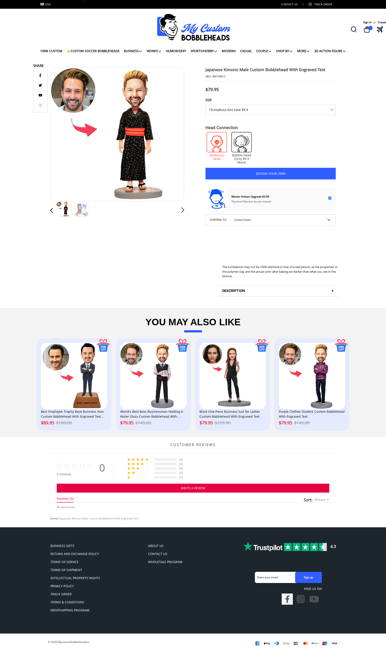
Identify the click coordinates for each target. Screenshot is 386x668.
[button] (60, 133)
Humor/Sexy (176, 51)
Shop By (282, 51)
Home (54, 518)
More (301, 51)
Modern (229, 51)
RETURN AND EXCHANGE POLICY (74, 554)
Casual (246, 51)
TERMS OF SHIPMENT (66, 570)
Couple (262, 51)
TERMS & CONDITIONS (67, 602)
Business (131, 51)
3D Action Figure (328, 51)
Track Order (323, 4)
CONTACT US (289, 4)
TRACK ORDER (61, 594)
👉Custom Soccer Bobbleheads (93, 51)
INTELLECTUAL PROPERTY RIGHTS (75, 578)
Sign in (367, 22)
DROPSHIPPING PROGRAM (69, 610)
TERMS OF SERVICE (64, 562)
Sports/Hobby (202, 51)
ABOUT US (156, 546)
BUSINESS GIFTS (62, 546)
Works (152, 51)
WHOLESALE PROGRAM (165, 562)
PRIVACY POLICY (62, 586)
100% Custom (51, 51)
